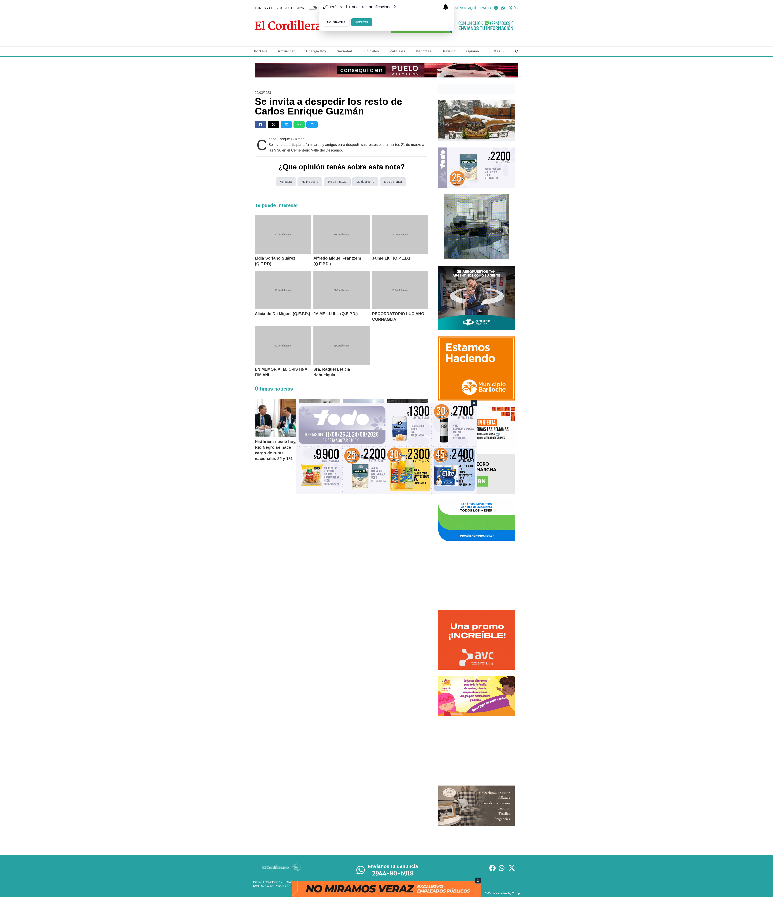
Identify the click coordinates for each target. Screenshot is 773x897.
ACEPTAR (361, 22)
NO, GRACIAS (336, 22)
